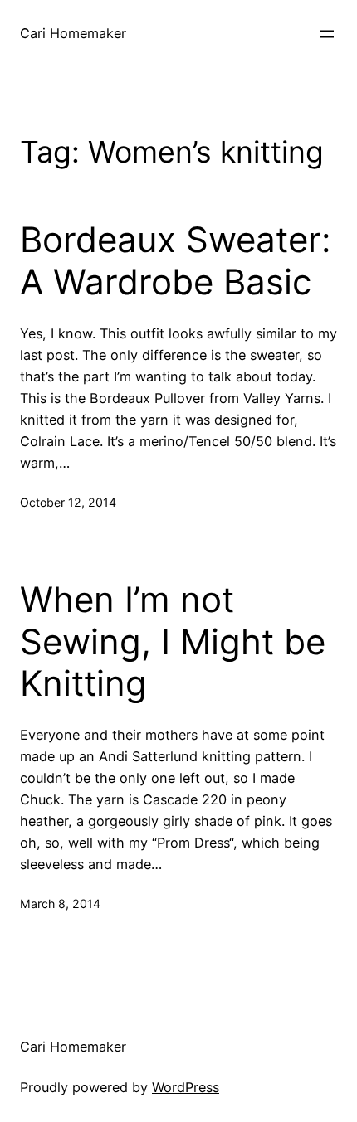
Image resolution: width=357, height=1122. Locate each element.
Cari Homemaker (73, 33)
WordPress (185, 1087)
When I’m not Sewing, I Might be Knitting (172, 641)
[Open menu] (327, 34)
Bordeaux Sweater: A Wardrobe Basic (175, 260)
